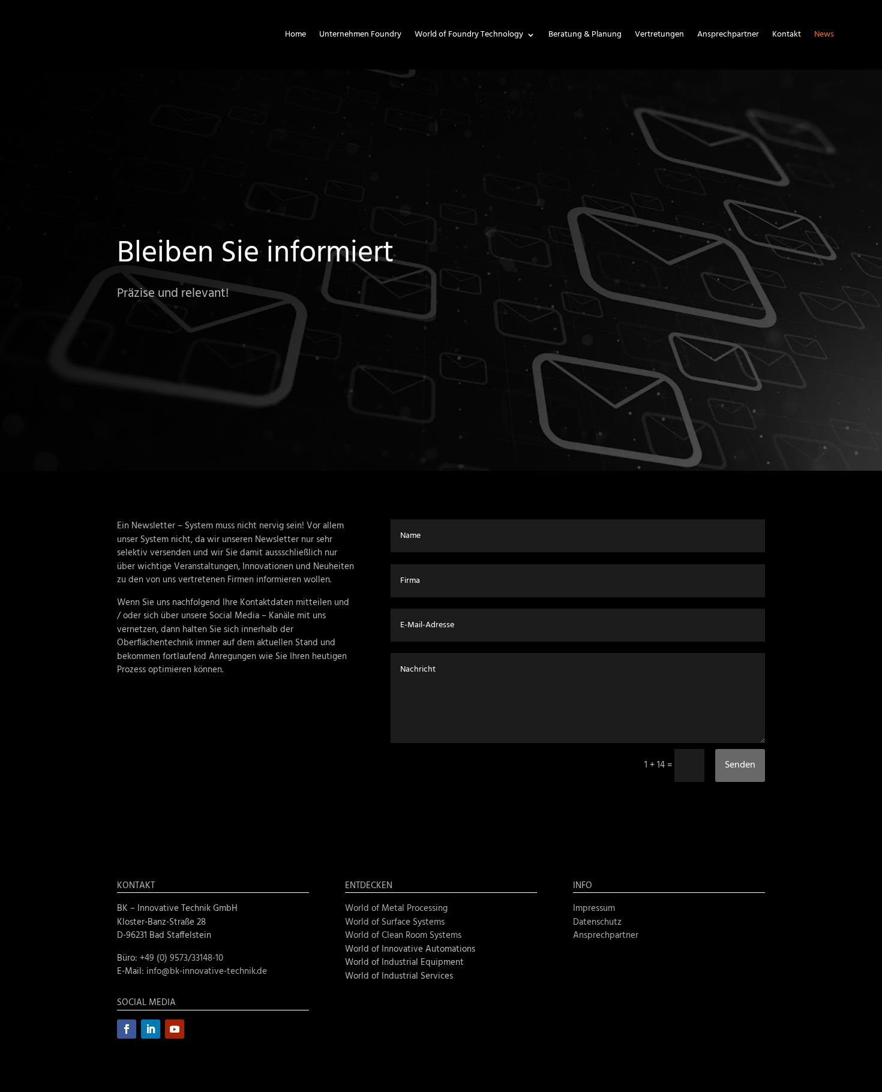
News (824, 34)
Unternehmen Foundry (360, 34)
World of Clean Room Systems (403, 935)
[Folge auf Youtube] (174, 1029)
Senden (740, 765)
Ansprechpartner (728, 34)
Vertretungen (659, 34)
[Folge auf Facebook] (126, 1029)
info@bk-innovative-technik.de (206, 971)
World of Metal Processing (396, 908)
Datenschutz (597, 922)
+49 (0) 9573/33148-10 (181, 958)
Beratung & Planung (585, 34)
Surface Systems (413, 922)
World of (363, 922)
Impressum (594, 908)
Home (295, 34)
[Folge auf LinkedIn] (150, 1029)
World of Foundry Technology (469, 34)
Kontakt (786, 34)
